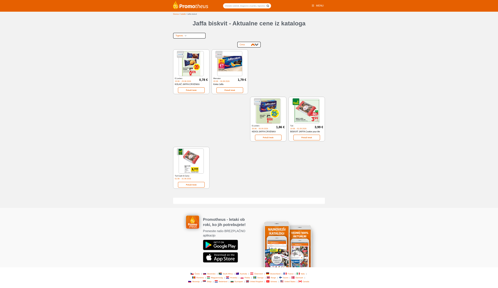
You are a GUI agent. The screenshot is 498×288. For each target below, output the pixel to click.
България (239, 281)
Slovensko (211, 274)
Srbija (209, 281)
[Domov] (190, 5)
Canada (306, 281)
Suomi (285, 278)
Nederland (223, 281)
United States (289, 281)
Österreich (258, 274)
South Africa (228, 274)
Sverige (260, 278)
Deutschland (275, 274)
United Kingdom (256, 281)
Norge (273, 278)
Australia (243, 274)
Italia (303, 274)
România (200, 278)
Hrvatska (233, 278)
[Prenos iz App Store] (220, 257)
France (290, 274)
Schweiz (273, 281)
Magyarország (217, 278)
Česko (197, 274)
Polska (247, 278)
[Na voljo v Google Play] (220, 245)
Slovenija (196, 281)
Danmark (299, 278)
